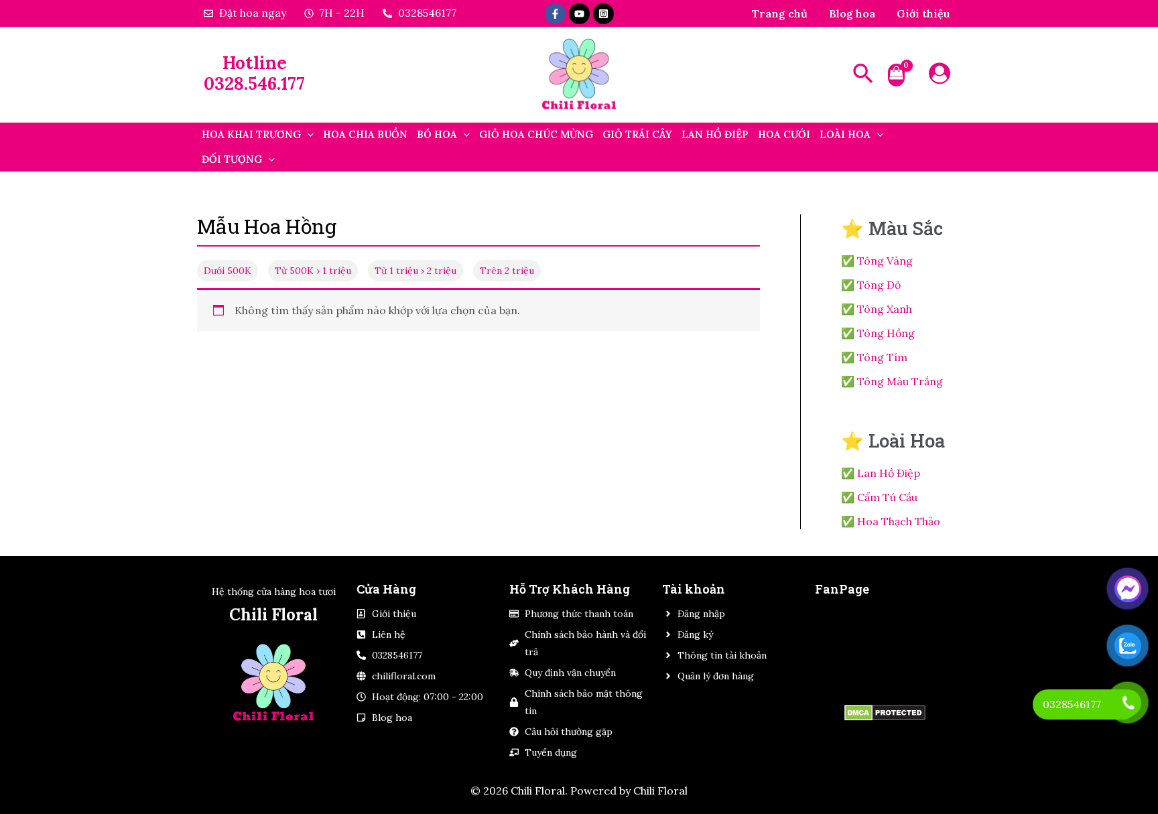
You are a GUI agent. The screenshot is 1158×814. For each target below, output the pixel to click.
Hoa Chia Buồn (365, 134)
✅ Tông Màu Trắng (892, 381)
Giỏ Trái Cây (637, 134)
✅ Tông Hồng (878, 333)
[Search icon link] (864, 75)
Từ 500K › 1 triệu (313, 271)
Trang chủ (780, 13)
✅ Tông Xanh (876, 309)
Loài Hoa (845, 134)
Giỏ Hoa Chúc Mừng (536, 134)
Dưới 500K (227, 271)
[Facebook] (555, 13)
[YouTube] (579, 13)
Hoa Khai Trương (251, 134)
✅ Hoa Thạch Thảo (890, 521)
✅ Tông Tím (874, 357)
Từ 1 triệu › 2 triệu (415, 271)
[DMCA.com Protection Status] (884, 712)
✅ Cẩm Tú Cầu (879, 497)
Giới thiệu (923, 13)
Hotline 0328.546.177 (254, 73)
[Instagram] (603, 13)
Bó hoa (437, 134)
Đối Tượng (232, 159)
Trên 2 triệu (507, 271)
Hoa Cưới (784, 134)
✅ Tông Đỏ (871, 284)
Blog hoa (852, 13)
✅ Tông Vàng (877, 260)
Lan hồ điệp (715, 134)
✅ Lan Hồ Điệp (880, 473)
